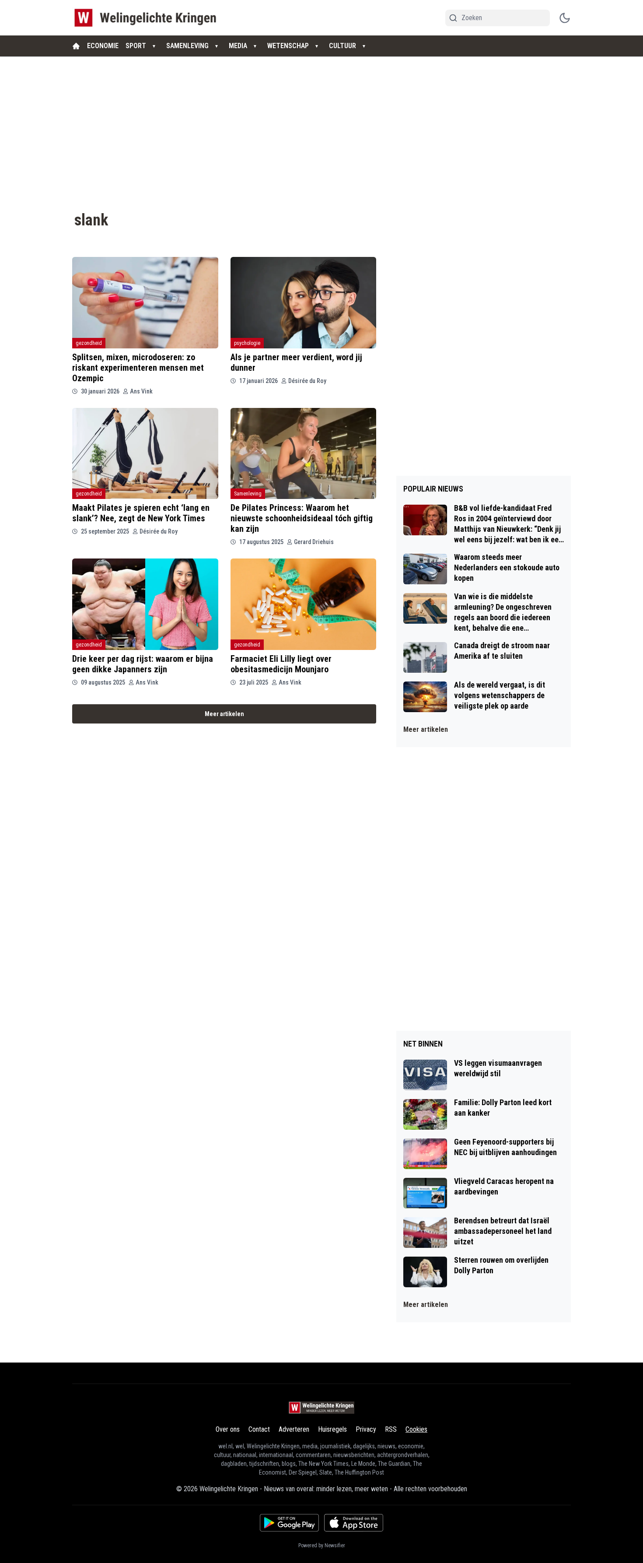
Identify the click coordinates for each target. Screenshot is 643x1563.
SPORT (136, 46)
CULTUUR (342, 46)
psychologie (247, 343)
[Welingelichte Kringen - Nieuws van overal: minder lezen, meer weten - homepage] (147, 17)
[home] (76, 46)
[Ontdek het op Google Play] (289, 1522)
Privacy (366, 1429)
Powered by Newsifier (321, 1545)
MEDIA (238, 46)
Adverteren (294, 1429)
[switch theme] (565, 18)
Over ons (228, 1429)
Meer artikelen (224, 713)
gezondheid (89, 343)
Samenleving (248, 494)
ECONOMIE (103, 46)
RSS (391, 1429)
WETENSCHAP (288, 46)
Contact (259, 1429)
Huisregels (332, 1429)
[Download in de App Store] (353, 1522)
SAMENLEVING (187, 46)
